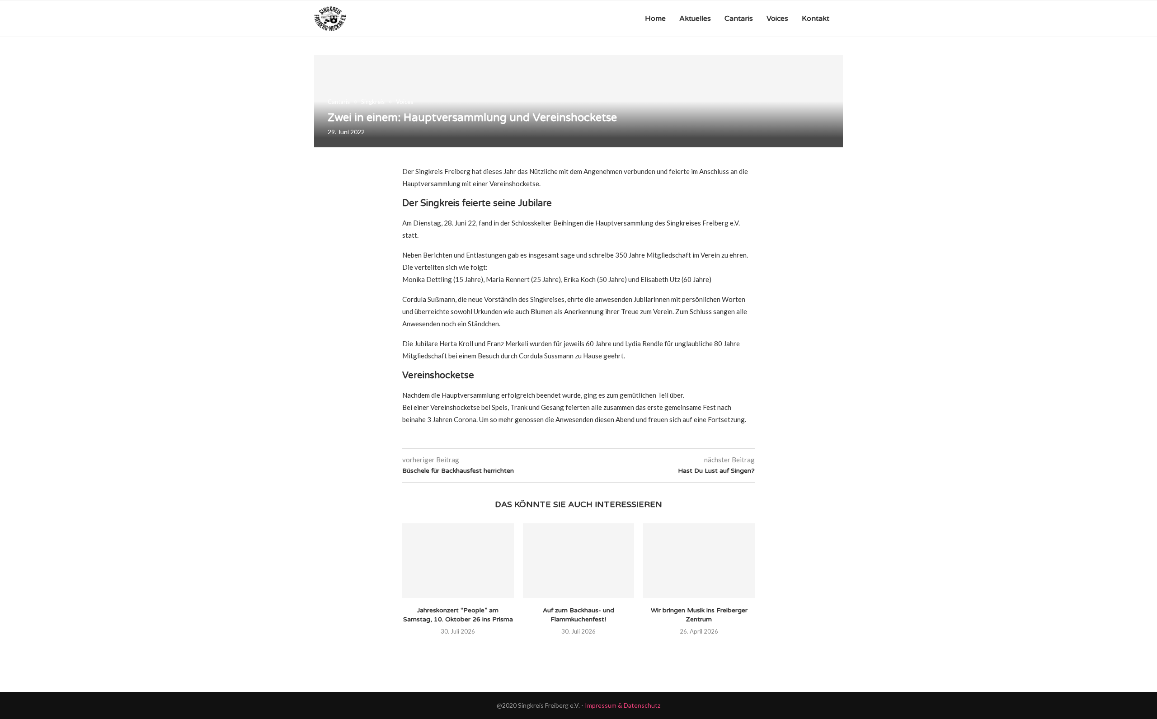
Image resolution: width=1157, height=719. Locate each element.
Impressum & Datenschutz (622, 705)
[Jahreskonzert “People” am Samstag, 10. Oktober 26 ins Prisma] (458, 560)
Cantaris (738, 18)
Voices (777, 18)
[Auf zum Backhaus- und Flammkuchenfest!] (579, 560)
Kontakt (815, 18)
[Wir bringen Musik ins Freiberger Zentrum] (699, 560)
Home (655, 18)
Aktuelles (695, 18)
